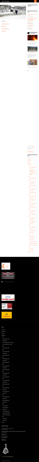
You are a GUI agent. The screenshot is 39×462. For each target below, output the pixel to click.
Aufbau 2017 (4, 26)
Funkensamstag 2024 (32, 185)
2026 (29, 165)
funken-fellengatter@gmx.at (8, 456)
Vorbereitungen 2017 (5, 23)
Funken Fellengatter (6, 1)
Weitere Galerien (31, 151)
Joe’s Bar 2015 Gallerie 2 (6, 414)
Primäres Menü (38, 1)
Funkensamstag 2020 (32, 199)
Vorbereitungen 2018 (32, 210)
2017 (29, 216)
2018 (29, 208)
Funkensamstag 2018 (32, 214)
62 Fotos (34, 52)
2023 (29, 187)
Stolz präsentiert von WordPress (6, 460)
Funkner (29, 161)
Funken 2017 (4, 31)
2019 (29, 201)
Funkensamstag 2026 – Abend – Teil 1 (7, 428)
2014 (29, 246)
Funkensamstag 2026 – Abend (7, 344)
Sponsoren (29, 252)
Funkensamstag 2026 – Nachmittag (33, 171)
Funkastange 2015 (32, 237)
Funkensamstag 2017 (5, 28)
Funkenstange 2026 (31, 25)
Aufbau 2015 (31, 239)
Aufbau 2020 (5, 367)
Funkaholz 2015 (5, 405)
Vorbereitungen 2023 (6, 358)
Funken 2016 (31, 232)
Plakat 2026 (3, 439)
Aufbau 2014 (31, 248)
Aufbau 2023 (31, 190)
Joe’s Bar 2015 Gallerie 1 (33, 243)
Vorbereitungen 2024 (32, 181)
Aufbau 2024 (31, 183)
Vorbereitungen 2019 (32, 203)
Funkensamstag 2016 (32, 230)
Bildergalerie (30, 163)
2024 (3, 349)
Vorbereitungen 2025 (32, 178)
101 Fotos (34, 41)
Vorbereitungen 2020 (32, 196)
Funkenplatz (3, 331)
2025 (29, 176)
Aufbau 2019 (31, 205)
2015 (29, 234)
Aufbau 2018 (31, 212)
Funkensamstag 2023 (32, 192)
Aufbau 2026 (30, 22)
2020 (29, 194)
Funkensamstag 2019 (32, 207)
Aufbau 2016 (31, 228)
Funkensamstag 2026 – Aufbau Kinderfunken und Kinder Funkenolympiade (32, 19)
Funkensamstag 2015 (32, 241)
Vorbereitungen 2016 (6, 396)
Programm (29, 158)
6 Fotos (34, 146)
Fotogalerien (32, 33)
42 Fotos (34, 65)
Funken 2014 (31, 250)
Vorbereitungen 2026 (32, 167)
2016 (29, 225)
